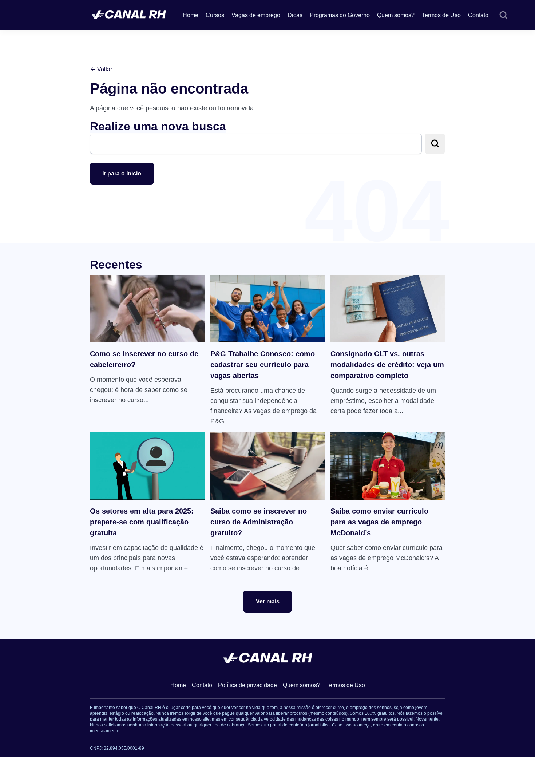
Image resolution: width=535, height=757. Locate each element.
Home (190, 15)
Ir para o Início (121, 173)
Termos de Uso (441, 15)
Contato (478, 15)
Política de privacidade (247, 685)
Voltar (104, 69)
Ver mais (268, 601)
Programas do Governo (340, 15)
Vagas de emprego (255, 15)
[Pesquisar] (503, 15)
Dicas (295, 15)
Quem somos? (396, 15)
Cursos (215, 15)
